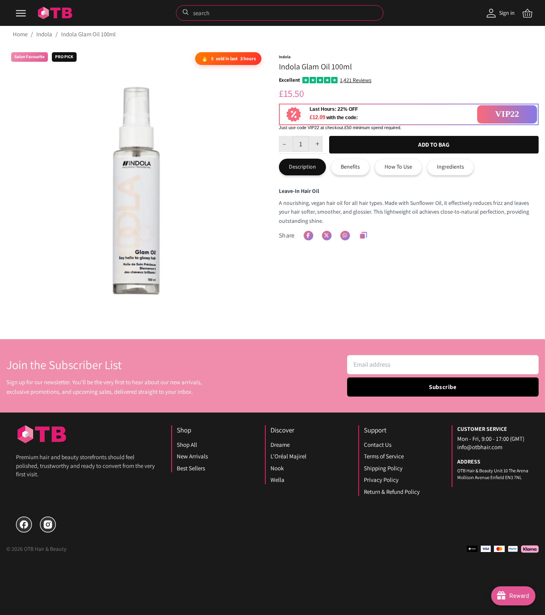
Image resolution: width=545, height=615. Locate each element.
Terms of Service (384, 456)
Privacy (497, 524)
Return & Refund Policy (392, 491)
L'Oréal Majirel (288, 456)
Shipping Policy (383, 468)
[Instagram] (48, 524)
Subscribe (442, 387)
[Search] (186, 12)
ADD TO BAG (434, 144)
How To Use (398, 166)
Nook (277, 468)
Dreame (280, 444)
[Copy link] (363, 235)
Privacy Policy (381, 479)
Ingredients (450, 166)
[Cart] (527, 13)
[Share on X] (327, 235)
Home (20, 34)
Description (302, 166)
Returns (469, 524)
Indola (44, 34)
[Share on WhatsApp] (345, 235)
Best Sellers (191, 468)
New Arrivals (192, 456)
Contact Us (377, 444)
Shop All (187, 444)
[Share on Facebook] (308, 235)
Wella (277, 479)
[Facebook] (24, 524)
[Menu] (21, 13)
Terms (522, 524)
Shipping (440, 524)
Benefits (350, 166)
